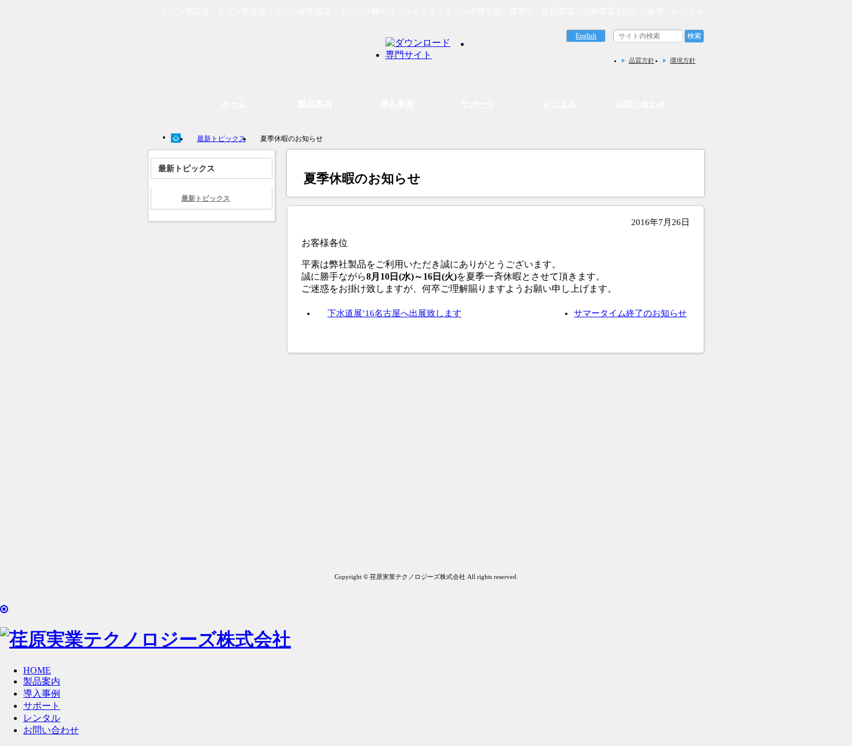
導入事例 (397, 103)
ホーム (233, 103)
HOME (37, 670)
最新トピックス (221, 139)
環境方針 (683, 60)
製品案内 (315, 103)
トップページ (177, 138)
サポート (478, 103)
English (586, 36)
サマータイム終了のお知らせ (630, 313)
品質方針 (641, 60)
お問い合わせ (641, 103)
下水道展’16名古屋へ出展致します (394, 313)
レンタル (560, 103)
